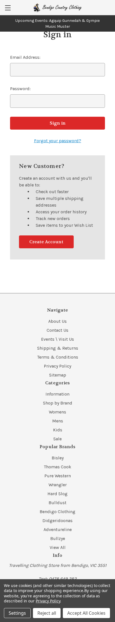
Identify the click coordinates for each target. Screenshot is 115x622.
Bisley (58, 457)
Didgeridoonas (57, 520)
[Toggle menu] (7, 7)
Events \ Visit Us (57, 339)
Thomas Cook (57, 466)
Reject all (46, 613)
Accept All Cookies (86, 613)
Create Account (46, 242)
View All (58, 547)
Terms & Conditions (57, 357)
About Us (57, 321)
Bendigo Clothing (57, 511)
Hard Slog (57, 493)
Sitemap (57, 375)
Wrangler (58, 484)
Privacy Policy (57, 366)
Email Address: (25, 57)
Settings (17, 613)
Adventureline (58, 529)
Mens (57, 421)
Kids (57, 429)
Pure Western (57, 475)
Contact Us (57, 330)
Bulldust (57, 502)
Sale (57, 438)
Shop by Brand (57, 403)
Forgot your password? (57, 140)
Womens (57, 412)
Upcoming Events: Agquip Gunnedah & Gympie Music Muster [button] (57, 23)
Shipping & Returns (57, 348)
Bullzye (57, 538)
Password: (20, 88)
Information (57, 394)
